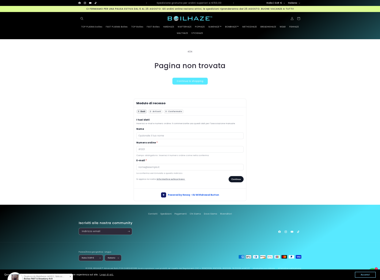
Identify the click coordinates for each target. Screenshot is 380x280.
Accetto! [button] (365, 274)
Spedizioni (166, 213)
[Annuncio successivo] (233, 3)
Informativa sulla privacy (289, 268)
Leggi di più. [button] (107, 274)
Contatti (153, 213)
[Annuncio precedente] (146, 3)
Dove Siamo (210, 213)
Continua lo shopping (190, 81)
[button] (82, 18)
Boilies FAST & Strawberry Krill (38, 268)
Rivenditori (226, 213)
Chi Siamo (195, 213)
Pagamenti (181, 213)
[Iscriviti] (128, 231)
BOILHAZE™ (98, 268)
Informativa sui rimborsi (264, 268)
